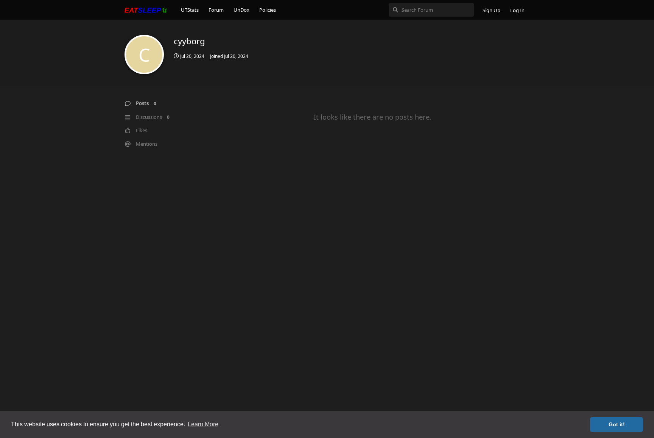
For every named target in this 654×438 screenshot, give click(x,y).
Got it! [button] (617, 424)
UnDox (241, 9)
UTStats (190, 9)
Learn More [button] (203, 424)
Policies (267, 9)
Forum (216, 9)
